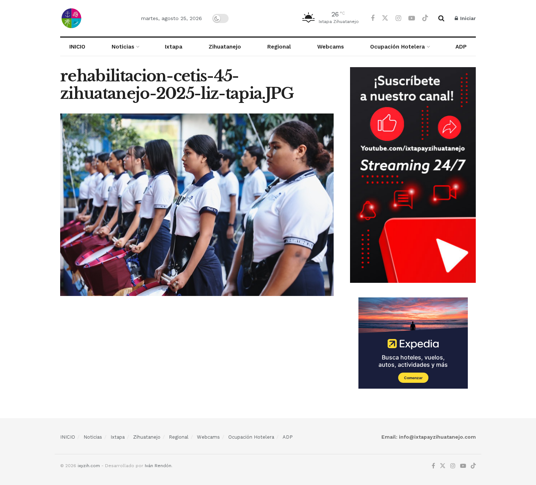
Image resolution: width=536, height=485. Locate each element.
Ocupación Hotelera (397, 46)
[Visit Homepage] (94, 18)
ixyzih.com (89, 465)
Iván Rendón (158, 465)
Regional (279, 46)
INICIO (77, 46)
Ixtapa (173, 46)
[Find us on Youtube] (411, 18)
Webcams (330, 46)
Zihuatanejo (225, 46)
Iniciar (467, 18)
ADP (461, 46)
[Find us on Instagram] (398, 18)
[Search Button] (441, 18)
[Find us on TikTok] (425, 18)
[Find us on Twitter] (385, 18)
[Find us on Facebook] (372, 18)
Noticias (123, 46)
